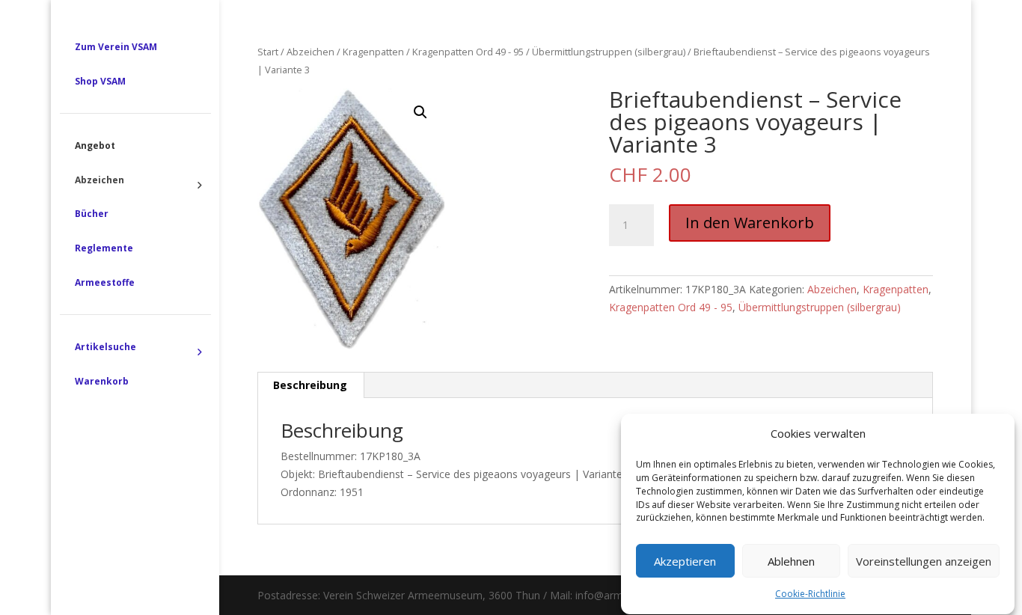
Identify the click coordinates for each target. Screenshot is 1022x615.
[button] (420, 112)
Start (267, 51)
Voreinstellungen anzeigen (923, 561)
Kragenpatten (373, 51)
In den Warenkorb (749, 222)
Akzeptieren (685, 561)
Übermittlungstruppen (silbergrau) (608, 51)
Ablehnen (791, 561)
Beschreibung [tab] (310, 385)
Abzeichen (310, 51)
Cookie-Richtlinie (810, 594)
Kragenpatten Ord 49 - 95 (468, 51)
